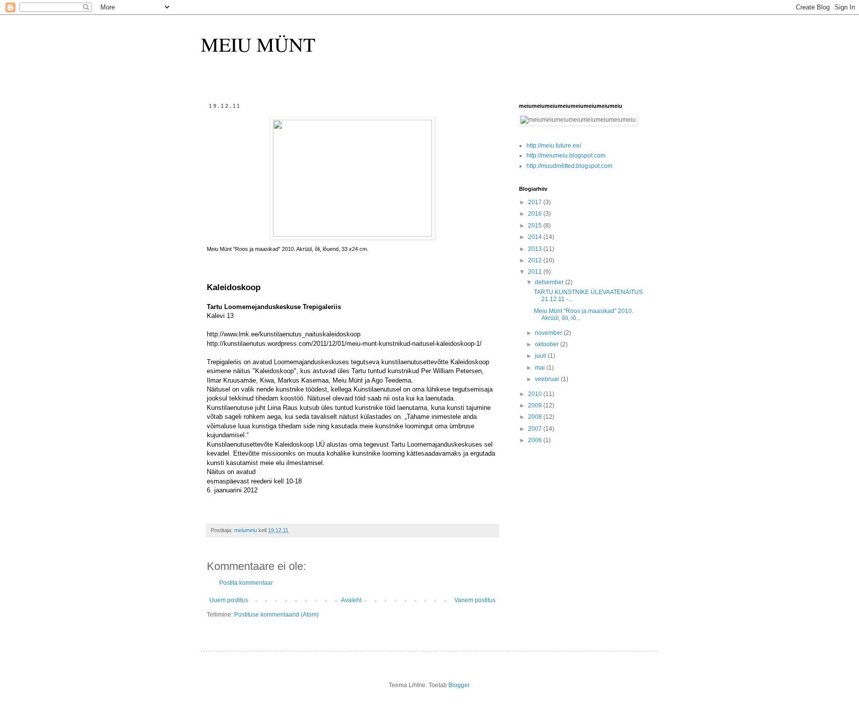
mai (540, 367)
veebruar (548, 379)
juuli (541, 355)
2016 (535, 213)
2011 (535, 271)
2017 (535, 202)
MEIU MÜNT (258, 44)
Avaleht (351, 600)
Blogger (458, 685)
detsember (550, 282)
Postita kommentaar (246, 582)
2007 (535, 428)
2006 (535, 440)
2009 (535, 405)
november (549, 332)
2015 (535, 225)
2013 (535, 248)
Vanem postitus (475, 600)
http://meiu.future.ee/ (553, 145)
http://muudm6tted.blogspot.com (569, 165)
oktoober (547, 344)
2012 (535, 260)
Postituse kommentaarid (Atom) (276, 614)
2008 (535, 416)
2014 (535, 237)
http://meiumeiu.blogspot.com (565, 155)
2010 (535, 394)
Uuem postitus (228, 600)
